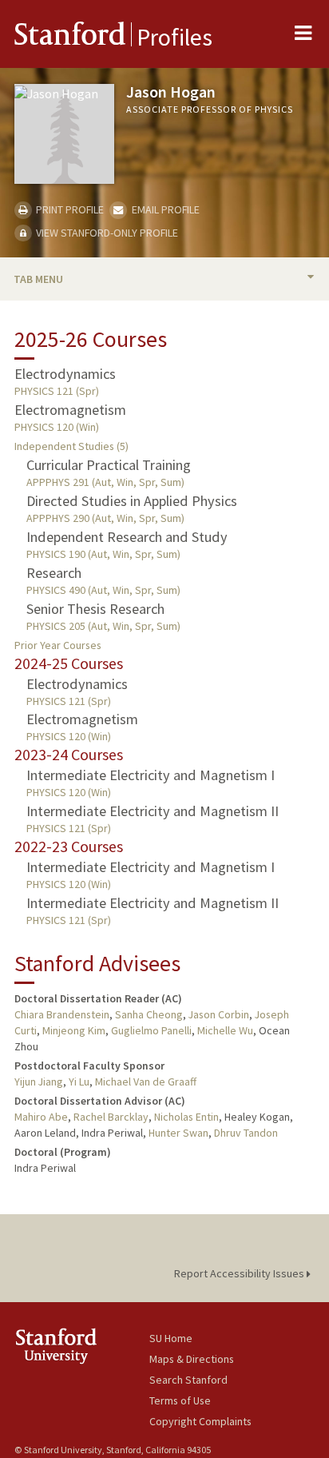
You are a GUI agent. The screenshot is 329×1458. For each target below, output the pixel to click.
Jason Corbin (218, 1014)
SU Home (170, 1338)
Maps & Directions (191, 1359)
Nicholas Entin (186, 1116)
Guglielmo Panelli (151, 1030)
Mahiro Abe (41, 1116)
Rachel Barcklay (111, 1116)
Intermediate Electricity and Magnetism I (150, 775)
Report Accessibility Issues (240, 1273)
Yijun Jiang (38, 1081)
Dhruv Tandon (246, 1132)
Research (53, 573)
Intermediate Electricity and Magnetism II (152, 811)
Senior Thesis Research (95, 609)
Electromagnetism (70, 409)
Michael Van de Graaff (145, 1081)
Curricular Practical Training (108, 465)
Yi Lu (79, 1081)
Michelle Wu (225, 1030)
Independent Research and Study (127, 537)
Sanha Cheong (149, 1014)
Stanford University (81, 1345)
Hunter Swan (178, 1132)
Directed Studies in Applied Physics (131, 501)
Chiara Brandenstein (61, 1014)
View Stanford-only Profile (106, 232)
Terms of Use (180, 1400)
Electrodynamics (65, 373)
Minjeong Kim (73, 1030)
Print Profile (69, 209)
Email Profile (164, 209)
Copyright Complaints (200, 1421)
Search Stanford (188, 1379)
